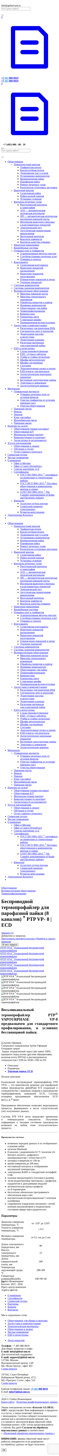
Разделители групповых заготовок (38, 187)
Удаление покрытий (31, 282)
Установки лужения (30, 199)
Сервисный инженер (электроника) (31, 508)
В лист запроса (10, 944)
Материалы (14, 388)
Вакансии (19, 500)
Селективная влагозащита (34, 265)
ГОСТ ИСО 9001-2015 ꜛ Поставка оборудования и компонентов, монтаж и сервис (38, 486)
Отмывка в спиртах (30, 259)
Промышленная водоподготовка (37, 322)
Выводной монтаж (24, 190)
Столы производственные (34, 351)
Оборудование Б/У (24, 431)
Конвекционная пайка (32, 178)
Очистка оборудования (32, 405)
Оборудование (15, 161)
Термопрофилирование (32, 311)
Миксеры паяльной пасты (34, 293)
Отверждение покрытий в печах (37, 279)
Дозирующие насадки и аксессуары (32, 335)
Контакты (13, 1309)
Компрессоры (27, 314)
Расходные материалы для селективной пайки (32, 344)
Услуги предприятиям (19, 443)
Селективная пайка (30, 193)
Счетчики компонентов (26, 285)
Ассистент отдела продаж (34, 503)
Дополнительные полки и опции (38, 368)
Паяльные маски (23, 423)
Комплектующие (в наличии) (29, 437)
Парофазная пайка (30, 181)
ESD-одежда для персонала (34, 371)
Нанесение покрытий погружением (31, 275)
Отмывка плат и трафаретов (29, 250)
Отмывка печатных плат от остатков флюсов (35, 396)
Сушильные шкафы (30, 319)
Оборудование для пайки (33, 308)
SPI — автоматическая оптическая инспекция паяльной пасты (38, 217)
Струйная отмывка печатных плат (38, 256)
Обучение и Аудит (24, 449)
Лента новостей (16, 1340)
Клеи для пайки (22, 417)
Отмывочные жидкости (26, 391)
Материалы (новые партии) (28, 434)
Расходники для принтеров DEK (37, 328)
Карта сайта (7, 1402)
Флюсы (18, 411)
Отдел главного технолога (28, 451)
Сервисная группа (17, 454)
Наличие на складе (18, 426)
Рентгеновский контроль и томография (33, 206)
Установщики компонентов (35, 176)
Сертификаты (21, 472)
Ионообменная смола (25, 420)
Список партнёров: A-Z (26, 469)
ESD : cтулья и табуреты (33, 354)
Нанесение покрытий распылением (31, 269)
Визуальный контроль (32, 236)
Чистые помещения (18, 457)
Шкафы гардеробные (31, 362)
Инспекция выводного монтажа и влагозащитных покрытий (37, 223)
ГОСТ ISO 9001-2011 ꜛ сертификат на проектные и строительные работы (39, 477)
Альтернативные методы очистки (38, 253)
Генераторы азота (29, 316)
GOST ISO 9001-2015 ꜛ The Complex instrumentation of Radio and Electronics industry (37, 495)
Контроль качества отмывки (35, 242)
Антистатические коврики (34, 385)
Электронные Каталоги (20, 515)
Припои (18, 414)
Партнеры (13, 1304)
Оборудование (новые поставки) (31, 428)
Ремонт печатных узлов (33, 184)
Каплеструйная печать (32, 170)
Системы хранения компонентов (31, 288)
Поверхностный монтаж (27, 164)
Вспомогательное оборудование (31, 291)
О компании (14, 460)
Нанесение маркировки (26, 245)
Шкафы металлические (32, 359)
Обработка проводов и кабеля (36, 302)
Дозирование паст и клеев (34, 173)
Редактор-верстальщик (32, 512)
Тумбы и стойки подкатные (35, 357)
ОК (4, 1450)
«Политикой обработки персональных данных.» (29, 1433)
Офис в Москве (22, 463)
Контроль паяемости (31, 239)
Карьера (12, 1306)
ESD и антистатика (24, 348)
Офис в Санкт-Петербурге (28, 466)
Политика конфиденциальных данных (37, 1402)
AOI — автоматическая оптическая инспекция (32, 212)
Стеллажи (25, 365)
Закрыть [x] (7, 933)
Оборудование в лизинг (26, 446)
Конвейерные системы (26, 247)
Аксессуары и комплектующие (30, 325)
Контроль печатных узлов (28, 201)
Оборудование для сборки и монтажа (28, 1320)
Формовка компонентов (33, 305)
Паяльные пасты (23, 408)
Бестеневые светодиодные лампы (38, 380)
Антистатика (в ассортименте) (30, 440)
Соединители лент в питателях (36, 331)
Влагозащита (21, 262)
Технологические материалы (23, 1326)
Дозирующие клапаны (32, 339)
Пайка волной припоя (32, 196)
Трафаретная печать (30, 167)
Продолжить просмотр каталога (18, 938)
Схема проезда (9, 1368)
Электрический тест (31, 227)
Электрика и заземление (33, 382)
